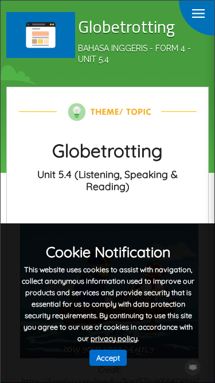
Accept (108, 357)
